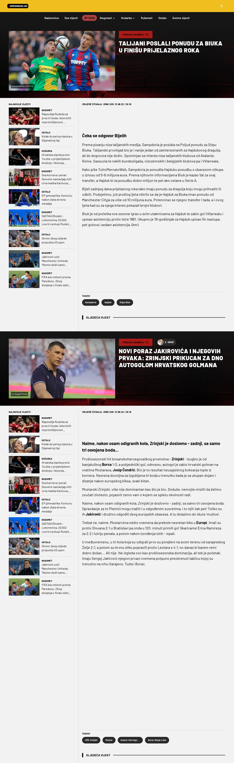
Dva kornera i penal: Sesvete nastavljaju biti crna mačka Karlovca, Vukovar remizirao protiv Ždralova (56, 179)
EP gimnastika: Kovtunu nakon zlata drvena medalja (57, 199)
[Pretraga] (221, 6)
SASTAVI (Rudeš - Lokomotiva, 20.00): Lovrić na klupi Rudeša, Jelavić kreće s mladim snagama (56, 220)
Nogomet (47, 110)
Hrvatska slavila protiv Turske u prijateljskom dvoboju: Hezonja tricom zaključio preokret (56, 159)
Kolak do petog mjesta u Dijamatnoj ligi (57, 138)
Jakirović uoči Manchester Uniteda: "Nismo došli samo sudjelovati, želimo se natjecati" (55, 261)
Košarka (47, 150)
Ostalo (46, 132)
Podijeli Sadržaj (133, 34)
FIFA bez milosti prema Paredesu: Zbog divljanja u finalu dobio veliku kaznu (56, 281)
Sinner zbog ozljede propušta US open (54, 240)
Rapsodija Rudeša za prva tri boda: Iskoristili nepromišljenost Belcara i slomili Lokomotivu (56, 118)
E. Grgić (169, 342)
